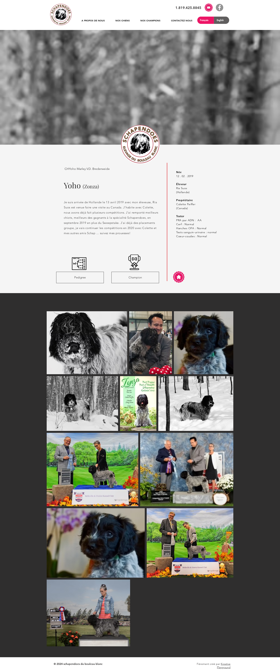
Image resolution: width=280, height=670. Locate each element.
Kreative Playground (223, 665)
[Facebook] (219, 7)
